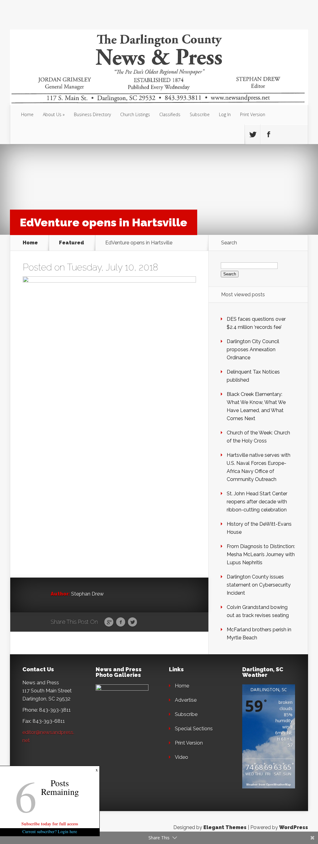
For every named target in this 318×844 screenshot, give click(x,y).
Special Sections (194, 729)
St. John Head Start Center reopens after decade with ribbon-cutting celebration (257, 502)
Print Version (252, 114)
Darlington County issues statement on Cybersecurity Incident (259, 585)
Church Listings (135, 114)
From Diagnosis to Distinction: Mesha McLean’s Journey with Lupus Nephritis (261, 554)
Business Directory (92, 114)
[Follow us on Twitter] (252, 134)
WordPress (293, 827)
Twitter (132, 622)
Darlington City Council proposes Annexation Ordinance (253, 349)
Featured (71, 242)
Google (109, 622)
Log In (225, 114)
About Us (52, 114)
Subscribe (200, 114)
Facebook (120, 622)
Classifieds (169, 114)
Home (27, 114)
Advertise (186, 700)
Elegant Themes (225, 827)
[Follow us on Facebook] (268, 134)
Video (181, 757)
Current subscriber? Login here (49, 831)
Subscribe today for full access (49, 823)
